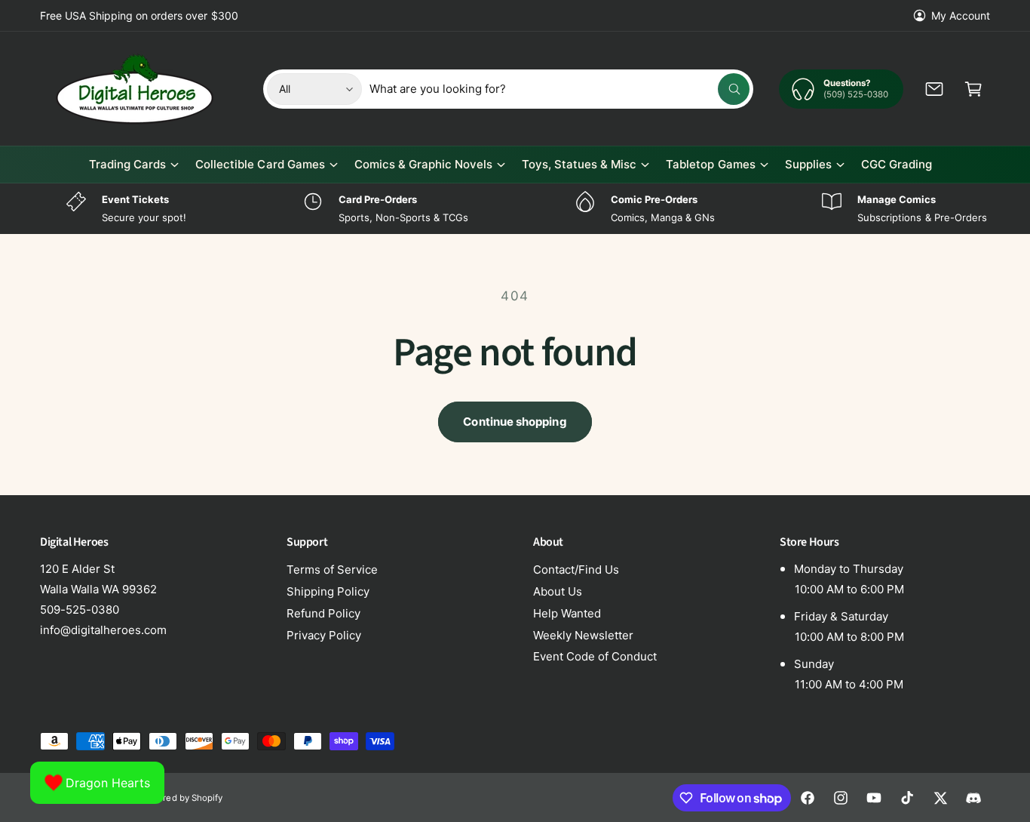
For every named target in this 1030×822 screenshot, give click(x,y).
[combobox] (560, 89)
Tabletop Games (710, 164)
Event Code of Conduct (595, 656)
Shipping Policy (328, 591)
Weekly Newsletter (583, 635)
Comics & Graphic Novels (423, 164)
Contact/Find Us (576, 569)
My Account (960, 15)
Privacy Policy (324, 635)
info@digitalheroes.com (103, 630)
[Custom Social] (973, 797)
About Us (557, 591)
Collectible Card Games (259, 164)
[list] (515, 208)
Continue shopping (514, 421)
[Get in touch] (934, 89)
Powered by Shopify (181, 798)
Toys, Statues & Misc (579, 164)
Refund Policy (323, 613)
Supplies (808, 164)
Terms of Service (332, 569)
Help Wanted (567, 613)
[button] (973, 89)
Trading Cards (127, 164)
